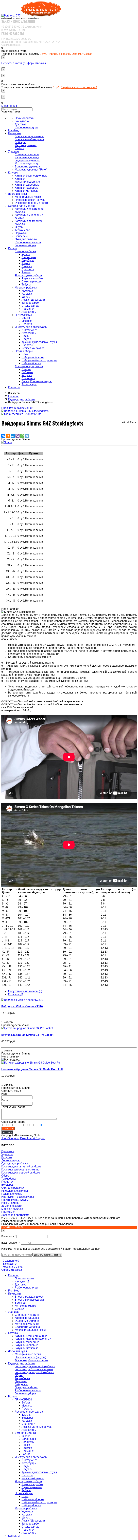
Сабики (19, 148)
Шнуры (26, 296)
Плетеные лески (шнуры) (30, 199)
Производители (24, 118)
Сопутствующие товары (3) (25, 991)
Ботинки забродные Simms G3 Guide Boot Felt (32, 1069)
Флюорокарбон (31, 302)
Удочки (26, 254)
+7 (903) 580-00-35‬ (21, 26)
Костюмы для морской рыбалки (21, 1172)
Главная (13, 1275)
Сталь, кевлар (30, 305)
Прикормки (8, 1211)
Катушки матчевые (26, 190)
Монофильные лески (28, 196)
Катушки (13, 172)
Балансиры (29, 257)
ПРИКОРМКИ (23, 314)
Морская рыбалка (26, 287)
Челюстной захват (33, 348)
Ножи (25, 354)
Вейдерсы (21, 236)
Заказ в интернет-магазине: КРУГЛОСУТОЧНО (30, 41)
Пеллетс (27, 323)
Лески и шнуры (17, 193)
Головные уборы (25, 245)
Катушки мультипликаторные (27, 180)
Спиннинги (28, 378)
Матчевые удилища (27, 163)
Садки (25, 336)
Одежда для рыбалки (21, 205)
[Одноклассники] (8, 436)
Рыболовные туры (26, 127)
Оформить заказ (82, 53)
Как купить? (22, 121)
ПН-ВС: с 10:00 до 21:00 (16, 38)
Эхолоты (27, 345)
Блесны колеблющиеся (29, 139)
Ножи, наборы (24, 351)
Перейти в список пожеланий (79, 87)
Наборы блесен (31, 363)
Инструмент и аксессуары (31, 326)
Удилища (13, 151)
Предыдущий (9, 408)
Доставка (20, 124)
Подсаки (27, 339)
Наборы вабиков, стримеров (39, 360)
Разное (12, 248)
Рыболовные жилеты (28, 242)
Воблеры (20, 142)
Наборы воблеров (33, 357)
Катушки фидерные (27, 184)
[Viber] (17, 436)
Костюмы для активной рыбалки (21, 1166)
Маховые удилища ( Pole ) (31, 169)
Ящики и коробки (32, 278)
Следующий (25, 408)
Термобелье (22, 230)
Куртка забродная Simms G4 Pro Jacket (27, 1034)
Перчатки (21, 233)
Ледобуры (28, 260)
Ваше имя (8, 1236)
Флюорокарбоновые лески (31, 202)
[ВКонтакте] (3, 436)
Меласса (27, 320)
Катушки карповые (26, 187)
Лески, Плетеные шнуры (37, 381)
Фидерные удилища (27, 160)
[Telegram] (27, 436)
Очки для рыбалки (26, 239)
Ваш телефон (11, 1242)
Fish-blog (13, 130)
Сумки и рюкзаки (32, 281)
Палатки (27, 266)
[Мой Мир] (13, 436)
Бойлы (26, 317)
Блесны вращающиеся (29, 136)
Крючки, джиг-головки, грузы (39, 342)
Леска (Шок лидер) (33, 299)
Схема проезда (11, 44)
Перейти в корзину (60, 53)
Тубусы (26, 284)
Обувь (19, 227)
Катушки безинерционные (31, 175)
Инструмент (29, 330)
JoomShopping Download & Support (23, 1138)
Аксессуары (29, 311)
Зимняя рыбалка (25, 251)
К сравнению (9, 105)
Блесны (26, 369)
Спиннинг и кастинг (27, 154)
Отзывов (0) (15, 994)
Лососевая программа (29, 366)
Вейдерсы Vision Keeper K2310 (22, 1006)
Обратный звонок (12, 1227)
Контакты (14, 387)
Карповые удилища (27, 157)
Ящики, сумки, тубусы (28, 275)
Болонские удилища (27, 166)
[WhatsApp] (22, 436)
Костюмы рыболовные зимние (20, 1169)
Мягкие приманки (26, 145)
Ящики (26, 263)
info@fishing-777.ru (13, 29)
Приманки (14, 133)
